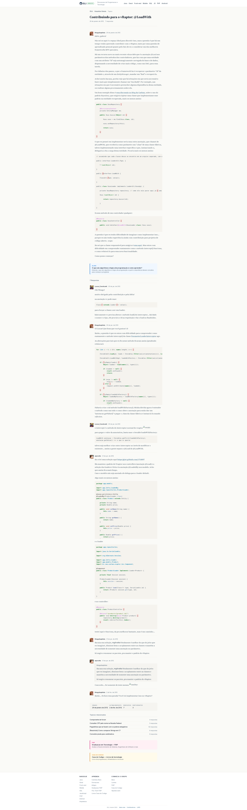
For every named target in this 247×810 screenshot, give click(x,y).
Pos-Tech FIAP (97, 791)
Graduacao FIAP (97, 788)
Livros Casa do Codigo (99, 793)
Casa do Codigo (116, 788)
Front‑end (137, 3)
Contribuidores (131, 807)
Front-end (83, 785)
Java (125, 3)
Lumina (113, 782)
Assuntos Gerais (100, 11)
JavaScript (83, 793)
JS (155, 3)
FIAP (113, 785)
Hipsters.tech (115, 791)
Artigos (94, 785)
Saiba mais (122, 807)
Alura (113, 780)
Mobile (145, 3)
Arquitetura (83, 801)
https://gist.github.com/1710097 (131, 459)
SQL (150, 3)
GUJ (91, 11)
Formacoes (95, 782)
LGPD (138, 807)
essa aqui (138, 245)
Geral (131, 3)
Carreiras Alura (96, 780)
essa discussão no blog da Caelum (130, 92)
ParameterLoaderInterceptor (143, 336)
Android (164, 3)
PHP (158, 3)
